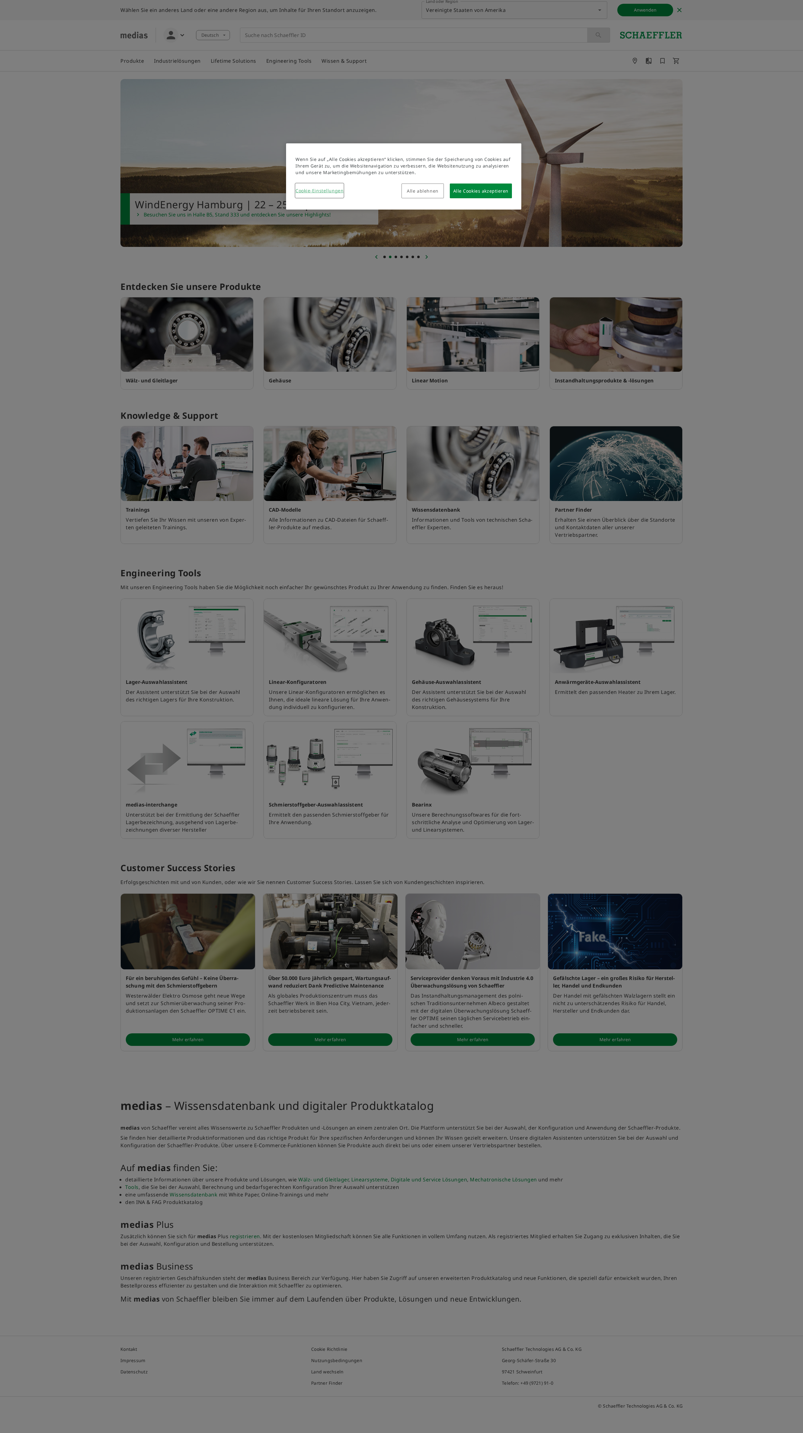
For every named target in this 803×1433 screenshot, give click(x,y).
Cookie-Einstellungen (319, 191)
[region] (403, 176)
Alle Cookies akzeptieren (480, 191)
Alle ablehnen (422, 191)
